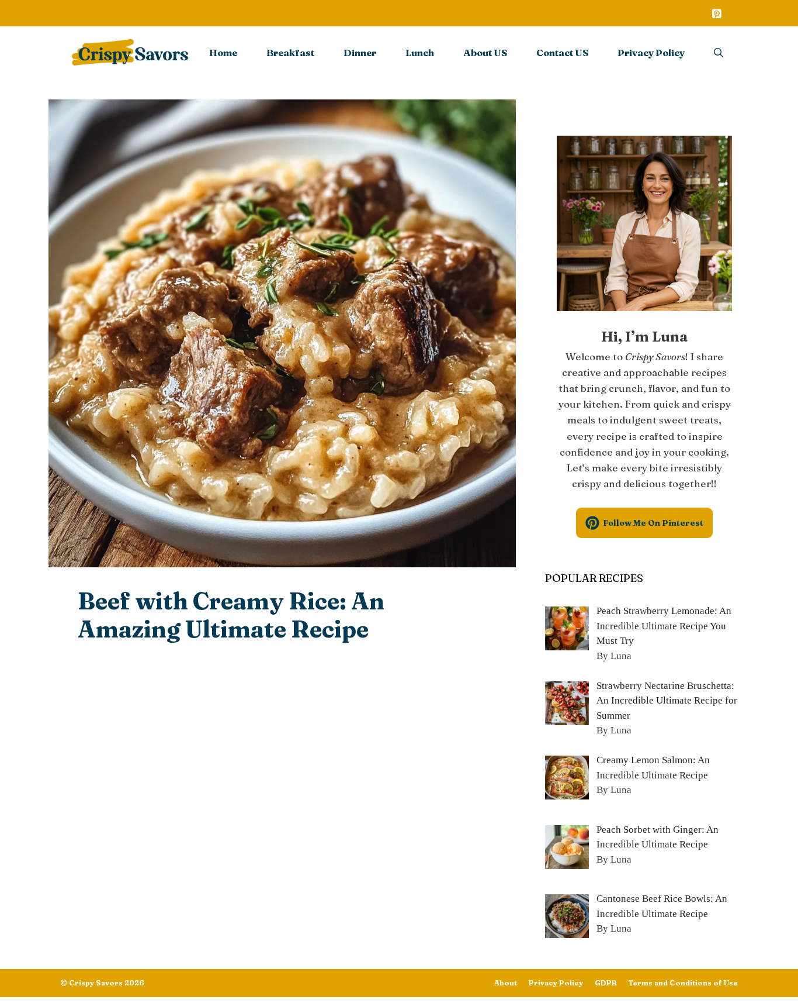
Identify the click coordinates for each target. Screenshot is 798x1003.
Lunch (419, 52)
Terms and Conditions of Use (683, 982)
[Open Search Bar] (718, 52)
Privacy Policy (651, 52)
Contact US (562, 52)
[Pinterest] (716, 14)
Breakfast (290, 52)
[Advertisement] (282, 745)
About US (485, 52)
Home (223, 52)
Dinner (360, 52)
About (505, 982)
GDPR (606, 982)
